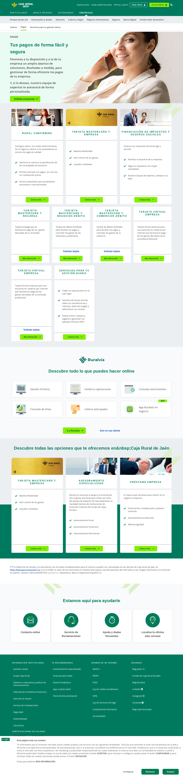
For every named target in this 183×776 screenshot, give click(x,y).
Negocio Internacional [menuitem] (98, 19)
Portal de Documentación (65, 696)
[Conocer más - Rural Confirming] (37, 117)
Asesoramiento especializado (67, 669)
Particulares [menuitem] (18, 12)
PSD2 (95, 682)
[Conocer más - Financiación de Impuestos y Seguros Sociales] (146, 117)
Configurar (128, 771)
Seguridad (18, 712)
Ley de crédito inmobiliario (105, 689)
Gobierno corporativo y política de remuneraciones (29, 684)
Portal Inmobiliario (62, 682)
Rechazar (150, 771)
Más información (30, 258)
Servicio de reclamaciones (25, 705)
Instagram (137, 696)
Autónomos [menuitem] (66, 12)
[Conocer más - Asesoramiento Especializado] (91, 466)
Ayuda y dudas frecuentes (101, 5)
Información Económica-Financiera (29, 692)
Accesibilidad (99, 716)
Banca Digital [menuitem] (130, 19)
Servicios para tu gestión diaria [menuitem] (45, 27)
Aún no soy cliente (110, 430)
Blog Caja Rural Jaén (142, 709)
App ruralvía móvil (62, 689)
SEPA (95, 696)
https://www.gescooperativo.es (25, 569)
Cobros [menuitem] (13, 27)
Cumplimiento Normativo (105, 709)
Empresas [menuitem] (86, 12)
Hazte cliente (137, 5)
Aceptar (170, 771)
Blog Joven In (138, 669)
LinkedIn (136, 689)
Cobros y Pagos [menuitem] (75, 19)
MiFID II (96, 669)
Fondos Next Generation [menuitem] (152, 19)
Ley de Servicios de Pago (104, 702)
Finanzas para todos (62, 675)
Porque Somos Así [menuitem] (19, 19)
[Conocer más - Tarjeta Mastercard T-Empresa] (91, 117)
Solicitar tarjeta (71, 251)
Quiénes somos (83, 5)
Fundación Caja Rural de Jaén (146, 675)
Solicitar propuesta (24, 98)
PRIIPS (96, 675)
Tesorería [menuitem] (60, 19)
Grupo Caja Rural (21, 675)
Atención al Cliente (22, 698)
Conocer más (36, 200)
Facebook (137, 702)
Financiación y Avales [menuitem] (41, 19)
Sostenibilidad (20, 718)
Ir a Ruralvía (73, 430)
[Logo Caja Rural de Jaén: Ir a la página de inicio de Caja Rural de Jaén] (22, 4)
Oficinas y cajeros (121, 5)
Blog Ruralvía (138, 682)
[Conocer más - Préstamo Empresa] (146, 466)
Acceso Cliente (158, 5)
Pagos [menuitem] (23, 27)
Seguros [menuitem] (116, 19)
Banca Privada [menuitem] (42, 12)
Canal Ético (18, 725)
